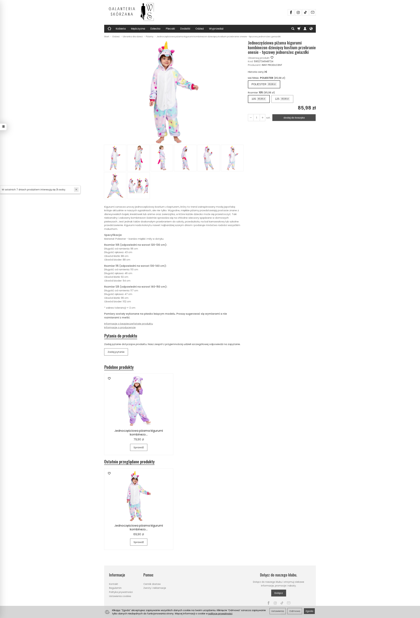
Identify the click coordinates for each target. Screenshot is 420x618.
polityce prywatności (220, 613)
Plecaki (170, 29)
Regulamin (115, 588)
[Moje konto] (305, 29)
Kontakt (113, 584)
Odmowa (294, 611)
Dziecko (155, 29)
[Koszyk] (299, 29)
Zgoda (309, 611)
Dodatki (185, 29)
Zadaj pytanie (116, 352)
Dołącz (278, 593)
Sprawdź (139, 447)
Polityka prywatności (121, 592)
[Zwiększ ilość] (250, 117)
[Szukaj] (293, 29)
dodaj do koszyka (294, 117)
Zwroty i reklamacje (154, 588)
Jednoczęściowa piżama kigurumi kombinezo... (138, 432)
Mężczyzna (138, 29)
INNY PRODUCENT (272, 65)
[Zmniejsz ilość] (262, 117)
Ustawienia (277, 611)
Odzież (199, 29)
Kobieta (121, 29)
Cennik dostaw (152, 584)
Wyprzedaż (216, 29)
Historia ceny (256, 72)
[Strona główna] (133, 12)
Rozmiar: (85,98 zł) (261, 92)
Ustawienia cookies (120, 596)
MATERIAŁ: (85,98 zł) (266, 78)
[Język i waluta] (311, 29)
